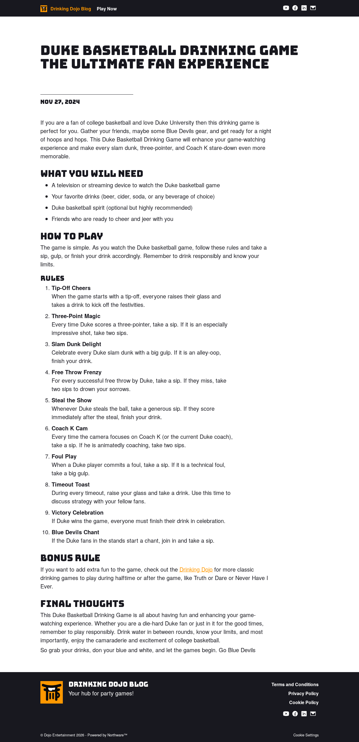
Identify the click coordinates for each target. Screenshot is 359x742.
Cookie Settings (306, 735)
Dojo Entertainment (59, 735)
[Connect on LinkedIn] (304, 8)
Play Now (107, 8)
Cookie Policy (304, 702)
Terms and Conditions (295, 684)
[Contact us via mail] (313, 8)
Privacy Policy (303, 693)
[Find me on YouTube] (286, 8)
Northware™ (117, 735)
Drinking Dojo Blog (108, 684)
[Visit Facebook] (295, 8)
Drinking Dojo (196, 569)
